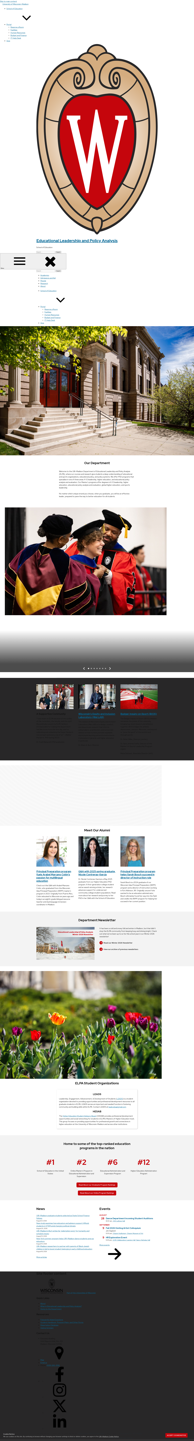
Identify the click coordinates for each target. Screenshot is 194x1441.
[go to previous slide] (83, 668)
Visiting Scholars (46, 1328)
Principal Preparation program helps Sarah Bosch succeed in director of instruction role (137, 874)
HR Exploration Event (116, 1237)
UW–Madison (15, 4)
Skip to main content (8, 1)
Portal (8, 24)
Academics (44, 275)
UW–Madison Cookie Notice (109, 1436)
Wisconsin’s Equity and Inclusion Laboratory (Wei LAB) (96, 715)
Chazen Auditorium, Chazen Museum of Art (128, 1233)
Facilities (14, 30)
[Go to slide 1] (88, 668)
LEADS (120, 1099)
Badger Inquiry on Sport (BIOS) (138, 713)
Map (42, 1360)
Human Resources (18, 33)
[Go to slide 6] (102, 668)
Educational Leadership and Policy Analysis (77, 240)
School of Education (14, 8)
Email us (43, 1362)
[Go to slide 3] (94, 668)
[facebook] (59, 1381)
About (43, 286)
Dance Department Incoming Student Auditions (129, 1218)
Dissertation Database (49, 1325)
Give (8, 41)
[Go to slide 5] (99, 668)
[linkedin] (59, 1429)
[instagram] (59, 1397)
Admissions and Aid (48, 278)
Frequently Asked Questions (51, 1320)
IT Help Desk (16, 38)
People (43, 281)
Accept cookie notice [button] (176, 1435)
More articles (41, 1257)
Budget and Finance (19, 35)
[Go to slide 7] (105, 668)
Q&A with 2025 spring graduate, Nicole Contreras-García (96, 873)
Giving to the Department (51, 1309)
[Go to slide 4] (97, 668)
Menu (2, 268)
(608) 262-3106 (53, 1365)
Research (44, 283)
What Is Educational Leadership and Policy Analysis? (61, 1306)
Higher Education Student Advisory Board (79, 1116)
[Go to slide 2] (91, 668)
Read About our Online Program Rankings (97, 1193)
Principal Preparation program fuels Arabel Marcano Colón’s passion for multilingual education (53, 876)
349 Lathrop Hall (119, 1221)
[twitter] (59, 1413)
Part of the (81, 1293)
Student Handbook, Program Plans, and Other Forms (61, 1322)
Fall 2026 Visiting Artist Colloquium (123, 1228)
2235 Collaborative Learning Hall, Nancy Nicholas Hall (131, 1240)
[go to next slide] (110, 668)
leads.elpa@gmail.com (117, 1107)
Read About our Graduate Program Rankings (97, 1185)
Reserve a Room (17, 27)
